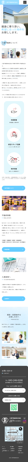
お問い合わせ (20, 452)
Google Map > (20, 442)
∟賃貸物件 (12, 448)
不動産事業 (20, 446)
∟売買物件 (12, 450)
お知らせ (4, 448)
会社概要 (20, 450)
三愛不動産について (5, 451)
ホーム (3, 446)
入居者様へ (20, 448)
